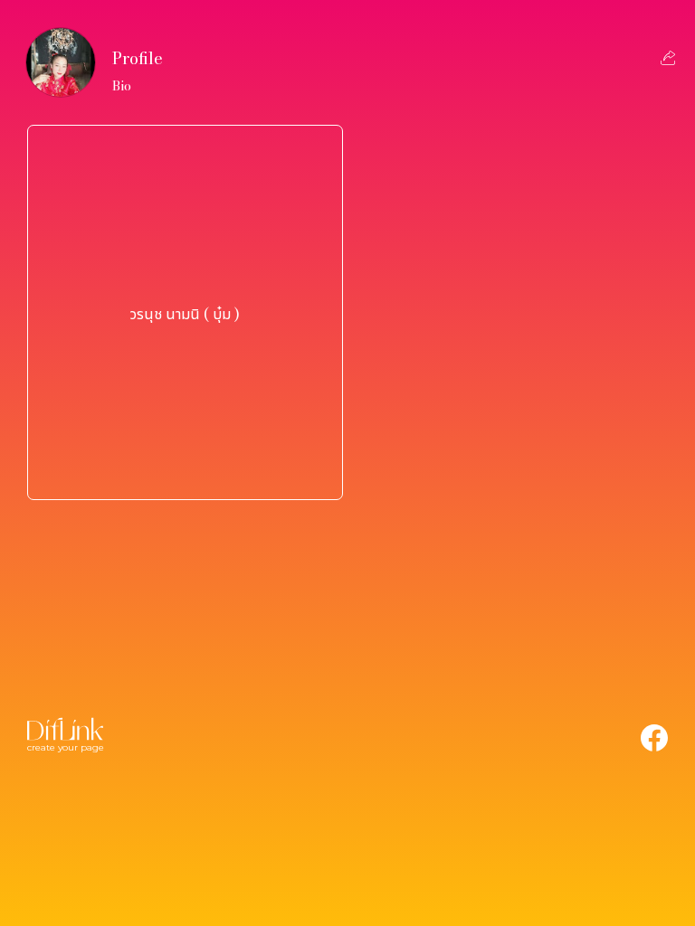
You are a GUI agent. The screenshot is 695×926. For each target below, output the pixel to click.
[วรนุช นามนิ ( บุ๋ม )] (185, 471)
